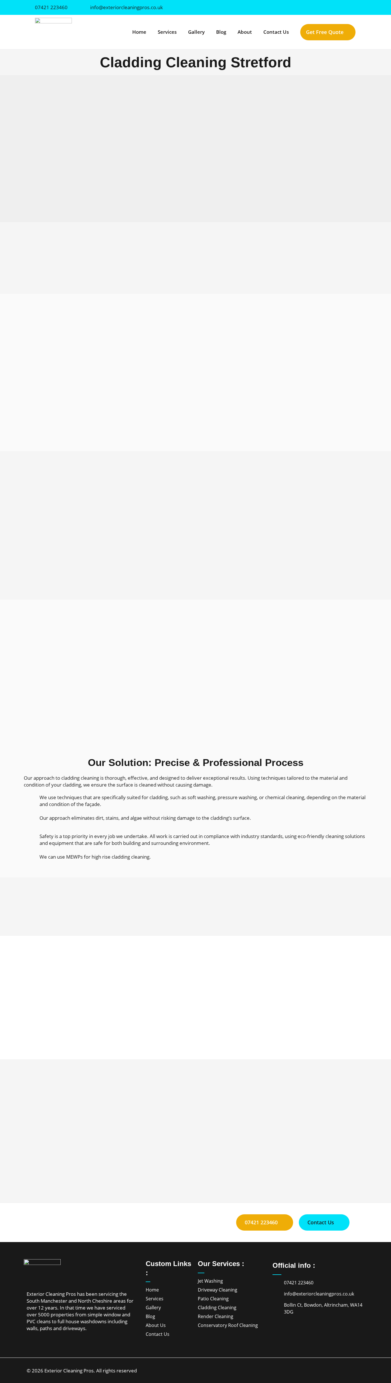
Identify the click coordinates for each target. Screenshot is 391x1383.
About (245, 32)
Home (139, 32)
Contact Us (276, 32)
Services (167, 32)
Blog (221, 32)
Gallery (196, 32)
